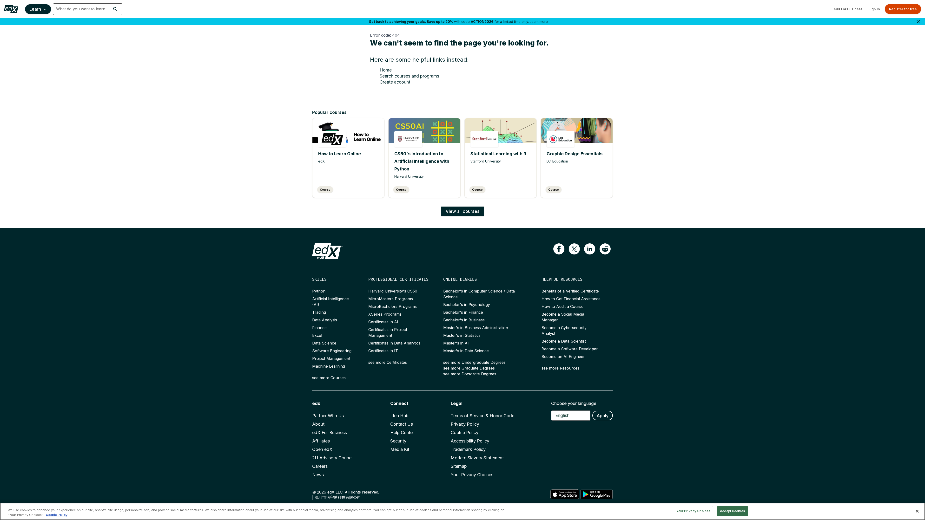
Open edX (322, 449)
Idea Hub (399, 415)
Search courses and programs (409, 75)
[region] (462, 511)
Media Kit (399, 449)
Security (398, 440)
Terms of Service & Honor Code (482, 415)
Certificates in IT (383, 350)
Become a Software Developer (570, 348)
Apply (602, 415)
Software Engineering (331, 350)
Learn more (539, 22)
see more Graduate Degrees (469, 368)
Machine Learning (328, 366)
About (318, 424)
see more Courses (329, 377)
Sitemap (459, 466)
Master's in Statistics (462, 335)
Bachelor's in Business (464, 320)
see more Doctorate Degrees (469, 373)
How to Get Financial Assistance (571, 298)
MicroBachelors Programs (392, 306)
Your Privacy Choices (472, 474)
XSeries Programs (385, 314)
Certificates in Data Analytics (394, 343)
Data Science (324, 343)
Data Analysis (324, 320)
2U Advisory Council (332, 457)
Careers (320, 466)
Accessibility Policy (470, 440)
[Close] (917, 511)
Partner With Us (328, 415)
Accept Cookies (732, 511)
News (318, 474)
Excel (317, 335)
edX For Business (848, 9)
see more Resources (560, 368)
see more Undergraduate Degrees (474, 362)
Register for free (903, 9)
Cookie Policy (464, 432)
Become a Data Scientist (564, 341)
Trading (319, 312)
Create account (395, 81)
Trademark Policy (468, 449)
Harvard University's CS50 (392, 291)
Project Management (331, 358)
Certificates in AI (383, 321)
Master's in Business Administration (475, 327)
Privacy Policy (465, 424)
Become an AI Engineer (563, 356)
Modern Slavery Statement (477, 457)
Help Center (402, 432)
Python (318, 291)
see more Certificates (387, 362)
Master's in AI (456, 343)
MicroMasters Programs (390, 298)
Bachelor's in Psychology (466, 304)
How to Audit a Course (562, 306)
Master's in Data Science (466, 350)
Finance (319, 327)
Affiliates (321, 440)
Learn (35, 9)
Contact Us (401, 424)
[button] (115, 9)
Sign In (874, 9)
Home (386, 69)
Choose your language (573, 403)
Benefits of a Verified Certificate (570, 291)
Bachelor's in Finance (463, 312)
